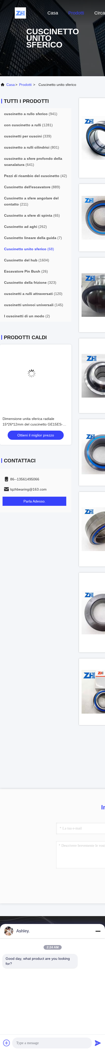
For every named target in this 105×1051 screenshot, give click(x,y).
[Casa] (20, 13)
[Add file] (6, 1042)
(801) (31, 147)
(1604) (26, 260)
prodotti (25, 85)
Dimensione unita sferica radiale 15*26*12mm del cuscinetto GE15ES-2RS (33, 424)
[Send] (98, 1042)
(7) (33, 238)
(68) (29, 249)
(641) (33, 161)
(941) (30, 114)
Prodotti (76, 12)
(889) (32, 187)
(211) (31, 201)
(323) (30, 282)
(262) (25, 227)
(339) (27, 136)
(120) (33, 294)
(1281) (28, 125)
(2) (27, 316)
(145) (33, 305)
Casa (52, 12)
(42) (35, 176)
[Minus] (98, 931)
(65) (32, 215)
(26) (26, 271)
